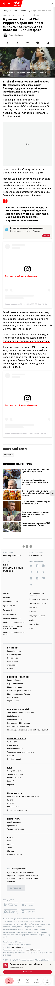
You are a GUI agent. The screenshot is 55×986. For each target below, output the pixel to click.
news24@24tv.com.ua (12, 555)
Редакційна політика (11, 602)
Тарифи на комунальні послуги (20, 752)
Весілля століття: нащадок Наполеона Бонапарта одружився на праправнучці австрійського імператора (26, 337)
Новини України (14, 654)
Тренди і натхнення (15, 829)
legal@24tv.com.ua (33, 950)
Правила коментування (38, 599)
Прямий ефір (12, 658)
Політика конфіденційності (14, 622)
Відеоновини (12, 661)
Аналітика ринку (14, 822)
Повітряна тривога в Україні (19, 690)
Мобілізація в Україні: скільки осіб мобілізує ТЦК (27, 730)
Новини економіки (16, 738)
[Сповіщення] (52, 3)
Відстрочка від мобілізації (18, 726)
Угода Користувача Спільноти (36, 594)
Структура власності (37, 616)
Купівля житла (13, 825)
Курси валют (12, 745)
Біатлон (10, 851)
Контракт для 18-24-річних (18, 723)
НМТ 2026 (11, 803)
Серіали (10, 784)
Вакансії (32, 612)
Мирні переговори (15, 687)
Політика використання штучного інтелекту (12, 627)
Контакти (33, 607)
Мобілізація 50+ (13, 716)
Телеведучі (7, 610)
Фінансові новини (15, 749)
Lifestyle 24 (7, 11)
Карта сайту (34, 624)
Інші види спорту (14, 854)
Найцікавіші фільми (15, 771)
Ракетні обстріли (14, 680)
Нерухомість (13, 819)
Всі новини (12, 648)
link (31, 565)
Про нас (6, 593)
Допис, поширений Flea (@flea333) (20, 304)
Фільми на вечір (14, 778)
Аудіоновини (12, 665)
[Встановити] (27, 968)
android (10, 905)
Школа (10, 800)
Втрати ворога (13, 701)
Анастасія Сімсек (16, 35)
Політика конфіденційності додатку (14, 633)
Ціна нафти (12, 742)
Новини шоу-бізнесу (22, 11)
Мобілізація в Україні (18, 709)
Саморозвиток (13, 807)
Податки (10, 755)
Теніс (9, 848)
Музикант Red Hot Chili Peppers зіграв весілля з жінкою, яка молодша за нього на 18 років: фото (42, 11)
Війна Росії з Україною (18, 677)
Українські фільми (15, 774)
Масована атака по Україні (18, 694)
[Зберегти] (47, 43)
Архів (31, 620)
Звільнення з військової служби (20, 713)
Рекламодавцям (9, 614)
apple (28, 905)
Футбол (10, 844)
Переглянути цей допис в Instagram (21, 276)
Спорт (10, 837)
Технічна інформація (37, 603)
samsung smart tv (28, 911)
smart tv (10, 911)
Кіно (9, 767)
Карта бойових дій (15, 683)
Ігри (31, 628)
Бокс (9, 841)
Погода (10, 668)
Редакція (6, 597)
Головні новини (14, 651)
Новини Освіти (14, 793)
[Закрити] (50, 964)
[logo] (17, 3)
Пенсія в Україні (14, 759)
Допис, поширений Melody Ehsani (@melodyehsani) (26, 433)
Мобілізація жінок (15, 719)
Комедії (10, 781)
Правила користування (12, 618)
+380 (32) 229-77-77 (17, 947)
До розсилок (16, 888)
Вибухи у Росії (13, 697)
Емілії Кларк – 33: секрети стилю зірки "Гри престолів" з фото (25, 171)
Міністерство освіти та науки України (23, 796)
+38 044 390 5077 (36, 555)
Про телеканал (9, 606)
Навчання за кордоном (17, 810)
